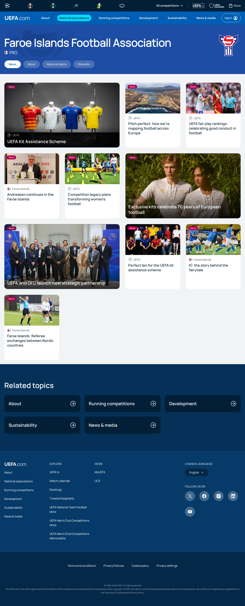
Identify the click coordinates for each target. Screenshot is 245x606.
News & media (13, 516)
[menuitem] (46, 18)
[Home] (15, 464)
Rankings (56, 490)
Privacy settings (167, 566)
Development (13, 499)
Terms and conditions (81, 566)
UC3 (97, 481)
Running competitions (19, 490)
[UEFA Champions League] (7, 5)
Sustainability (13, 508)
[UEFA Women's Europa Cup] (99, 5)
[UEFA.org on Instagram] (219, 500)
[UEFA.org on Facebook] (204, 500)
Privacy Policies (113, 566)
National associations (18, 481)
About (8, 472)
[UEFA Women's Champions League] (122, 5)
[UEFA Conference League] (53, 5)
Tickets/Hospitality (62, 498)
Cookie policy (140, 566)
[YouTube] (190, 516)
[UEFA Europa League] (30, 5)
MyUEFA (100, 472)
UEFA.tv (55, 472)
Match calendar (60, 481)
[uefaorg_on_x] (190, 500)
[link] (45, 18)
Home (17, 18)
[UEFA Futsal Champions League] (76, 5)
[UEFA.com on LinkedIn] (233, 500)
